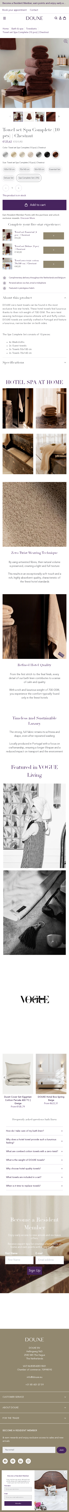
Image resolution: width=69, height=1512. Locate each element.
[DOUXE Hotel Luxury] (34, 18)
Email (6, 1493)
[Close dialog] (65, 1472)
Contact (34, 10)
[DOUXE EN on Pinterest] (12, 1461)
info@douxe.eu (34, 1377)
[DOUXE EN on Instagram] (28, 1461)
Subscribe (18, 1503)
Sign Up (34, 1270)
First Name (11, 1253)
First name (7, 1485)
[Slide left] (62, 75)
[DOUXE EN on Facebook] (5, 1461)
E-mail (39, 1253)
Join (61, 1450)
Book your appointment (14, 10)
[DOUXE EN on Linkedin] (20, 1461)
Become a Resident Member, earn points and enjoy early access (34, 3)
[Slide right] (4, 1077)
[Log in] (60, 18)
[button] (4, 18)
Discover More (28, 218)
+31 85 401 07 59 (35, 1385)
